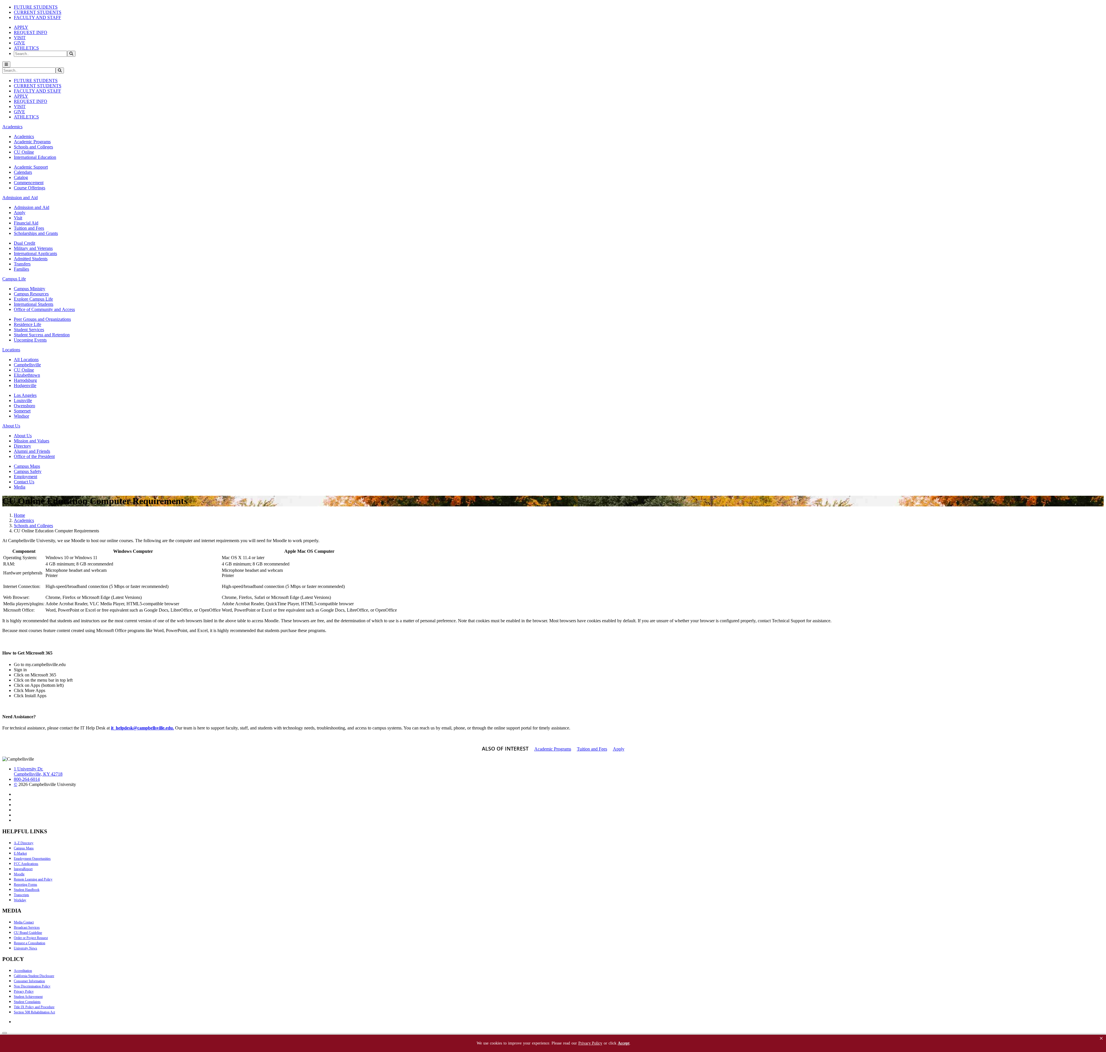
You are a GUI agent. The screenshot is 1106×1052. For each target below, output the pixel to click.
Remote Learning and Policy (33, 879)
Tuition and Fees (29, 228)
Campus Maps (27, 466)
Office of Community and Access (44, 309)
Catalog (21, 177)
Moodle (19, 874)
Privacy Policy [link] (590, 1043)
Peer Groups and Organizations (42, 319)
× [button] (1101, 1038)
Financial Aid (26, 222)
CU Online (24, 152)
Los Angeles (25, 395)
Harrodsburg (25, 380)
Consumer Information (29, 981)
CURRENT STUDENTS (37, 12)
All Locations (26, 359)
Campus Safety (27, 471)
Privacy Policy (24, 991)
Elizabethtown (27, 375)
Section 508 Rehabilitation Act (34, 1012)
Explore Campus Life (33, 299)
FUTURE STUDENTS (36, 7)
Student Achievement (28, 997)
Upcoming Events (30, 340)
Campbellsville (27, 364)
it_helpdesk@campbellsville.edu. (142, 727)
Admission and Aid (31, 207)
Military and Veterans (33, 248)
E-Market (20, 853)
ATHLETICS (26, 48)
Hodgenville (25, 385)
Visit (18, 217)
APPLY (21, 27)
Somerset (22, 410)
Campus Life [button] (14, 278)
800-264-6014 (27, 779)
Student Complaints (27, 1002)
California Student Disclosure (34, 976)
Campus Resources (31, 293)
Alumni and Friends (32, 451)
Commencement (28, 182)
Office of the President (34, 456)
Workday (20, 900)
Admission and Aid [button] (20, 197)
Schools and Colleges (33, 146)
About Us (23, 435)
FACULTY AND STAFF (37, 17)
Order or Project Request (31, 938)
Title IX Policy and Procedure (34, 1007)
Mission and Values (31, 440)
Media (19, 486)
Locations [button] (11, 349)
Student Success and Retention (42, 334)
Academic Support (31, 167)
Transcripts (21, 895)
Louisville (23, 400)
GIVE (19, 42)
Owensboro (24, 405)
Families (21, 269)
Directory (22, 446)
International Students (33, 304)
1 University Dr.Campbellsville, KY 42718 (38, 771)
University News (25, 948)
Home (19, 515)
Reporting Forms (25, 885)
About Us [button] (11, 425)
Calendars (23, 172)
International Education (35, 157)
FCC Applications (26, 864)
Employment (25, 476)
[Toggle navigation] (6, 64)
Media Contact (24, 922)
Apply (19, 212)
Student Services (29, 329)
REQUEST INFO (30, 32)
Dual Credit (24, 243)
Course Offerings (29, 187)
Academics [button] (12, 126)
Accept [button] (624, 1043)
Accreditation (23, 971)
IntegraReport (23, 869)
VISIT (20, 37)
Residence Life (27, 324)
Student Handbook (26, 890)
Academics (24, 136)
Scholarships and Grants (36, 233)
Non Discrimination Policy (32, 986)
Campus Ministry (29, 288)
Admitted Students (31, 258)
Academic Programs (32, 141)
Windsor (21, 416)
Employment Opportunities (32, 859)
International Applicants (35, 253)
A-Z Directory (23, 843)
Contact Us (24, 481)
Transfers (22, 263)
